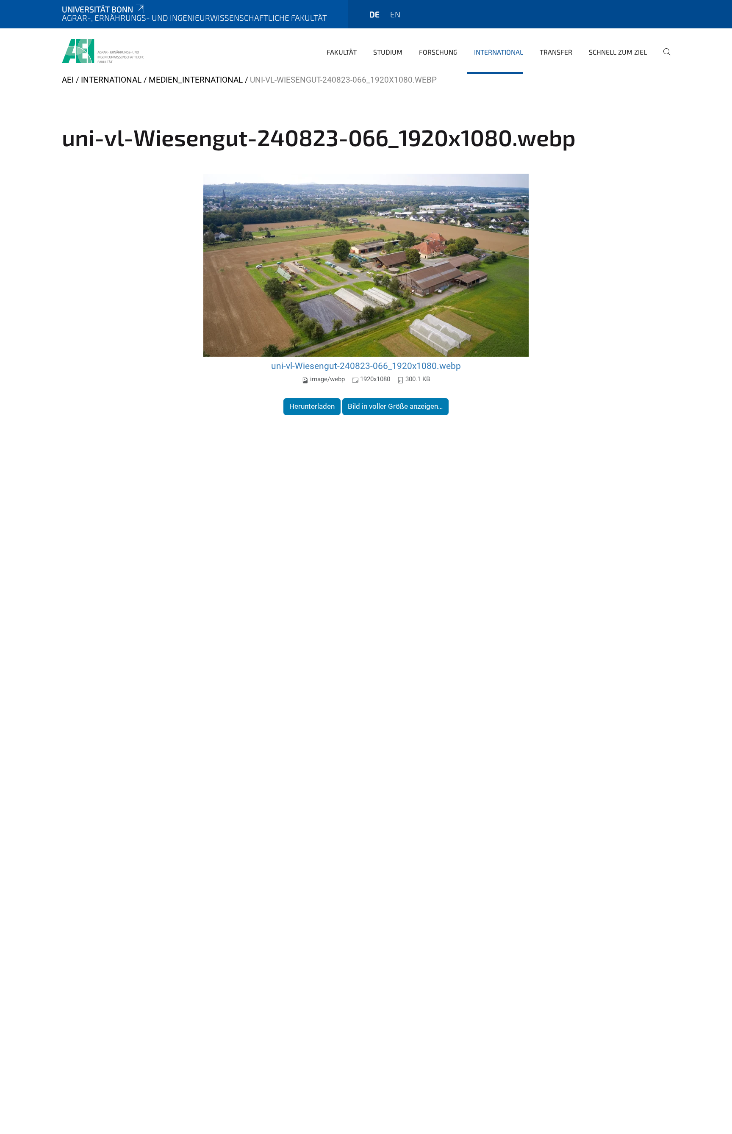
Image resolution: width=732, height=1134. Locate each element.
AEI (68, 80)
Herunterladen (312, 406)
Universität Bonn (97, 9)
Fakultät (342, 52)
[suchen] (663, 57)
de (374, 14)
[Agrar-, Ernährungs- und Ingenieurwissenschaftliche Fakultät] (103, 51)
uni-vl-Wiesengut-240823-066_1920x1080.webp (366, 365)
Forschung (438, 52)
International (498, 52)
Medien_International (196, 80)
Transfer (556, 52)
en (395, 14)
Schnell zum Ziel (618, 52)
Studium (387, 52)
